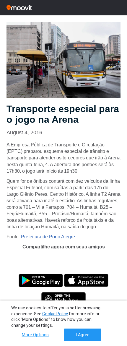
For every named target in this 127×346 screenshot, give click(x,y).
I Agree (82, 334)
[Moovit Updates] (63, 7)
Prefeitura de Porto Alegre (48, 236)
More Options (35, 334)
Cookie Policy (55, 313)
